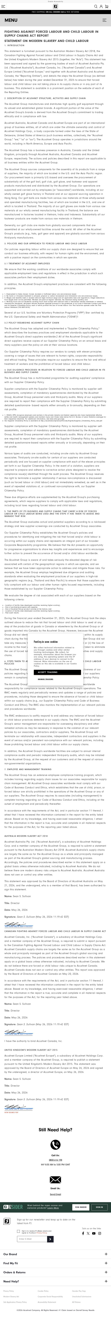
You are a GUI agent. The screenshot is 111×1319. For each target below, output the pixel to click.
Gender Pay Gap (79, 1291)
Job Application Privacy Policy (15, 1302)
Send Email (55, 1194)
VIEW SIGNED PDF (11, 1112)
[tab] (106, 6)
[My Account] (101, 6)
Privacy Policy (42, 1233)
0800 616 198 (55, 1160)
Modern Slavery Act (11, 1296)
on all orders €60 (48, 12)
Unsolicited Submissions (81, 1296)
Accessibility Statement (47, 1302)
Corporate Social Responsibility (50, 1296)
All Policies (76, 1302)
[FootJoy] (55, 6)
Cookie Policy (43, 1291)
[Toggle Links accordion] (55, 1254)
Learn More (53, 1208)
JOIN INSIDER (80, 1207)
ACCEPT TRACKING (48, 672)
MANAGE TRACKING (45, 679)
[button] (3, 6)
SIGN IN (99, 1207)
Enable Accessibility (55, 1)
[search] (96, 6)
